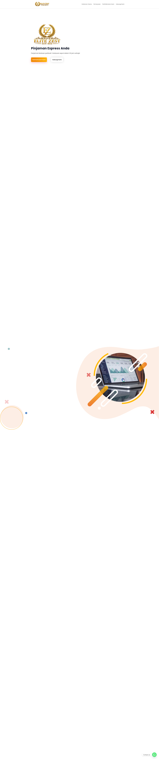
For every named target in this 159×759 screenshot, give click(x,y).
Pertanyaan (97, 4)
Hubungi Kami (120, 4)
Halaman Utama (87, 4)
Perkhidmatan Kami (108, 4)
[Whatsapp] (154, 754)
